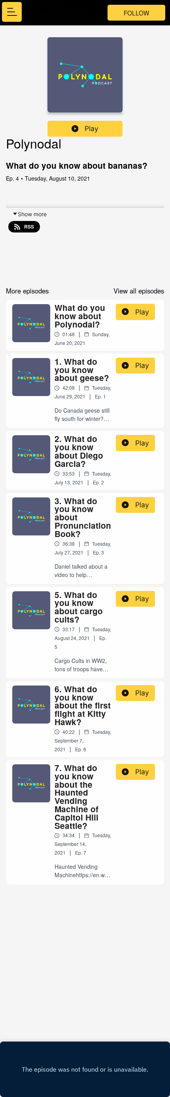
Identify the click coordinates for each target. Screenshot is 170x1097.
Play (91, 128)
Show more (32, 214)
